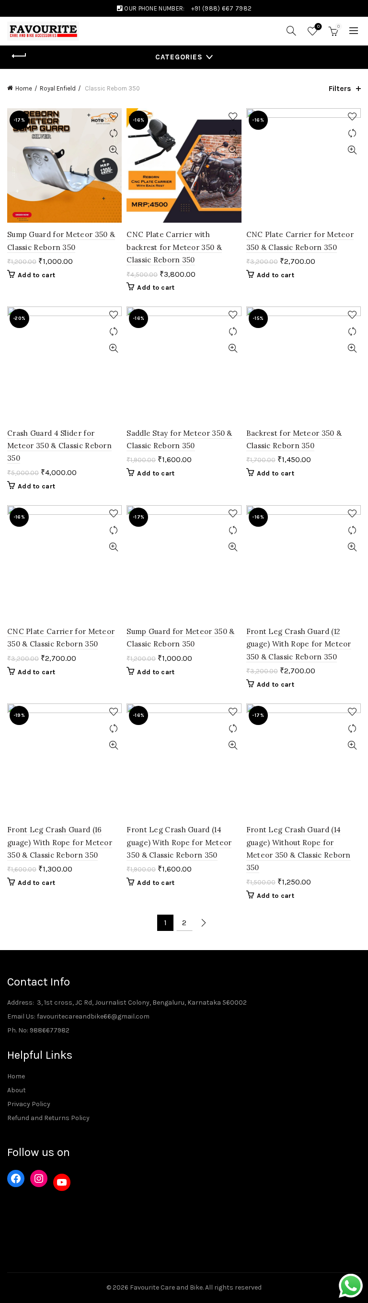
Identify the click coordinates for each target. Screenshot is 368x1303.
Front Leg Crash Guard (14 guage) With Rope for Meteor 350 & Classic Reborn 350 (178, 842)
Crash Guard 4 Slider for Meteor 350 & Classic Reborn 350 (59, 446)
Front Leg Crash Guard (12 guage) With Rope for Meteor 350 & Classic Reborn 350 (298, 644)
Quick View (113, 150)
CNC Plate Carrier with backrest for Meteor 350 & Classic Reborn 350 (174, 247)
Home (23, 88)
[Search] (291, 30)
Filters (340, 88)
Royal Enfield (58, 88)
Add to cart (36, 275)
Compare (113, 133)
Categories (179, 57)
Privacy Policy (28, 1104)
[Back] (19, 56)
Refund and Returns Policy (48, 1118)
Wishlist (318, 26)
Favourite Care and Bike (166, 1287)
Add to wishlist (113, 116)
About (16, 1090)
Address (20, 1002)
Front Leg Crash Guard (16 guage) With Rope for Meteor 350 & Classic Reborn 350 (59, 842)
